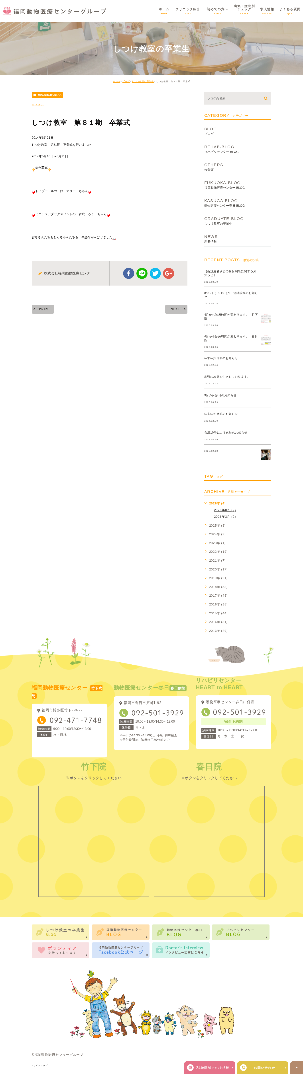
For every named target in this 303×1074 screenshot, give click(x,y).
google (168, 273)
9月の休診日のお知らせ (220, 395)
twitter (155, 273)
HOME (116, 81)
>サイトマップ (40, 1065)
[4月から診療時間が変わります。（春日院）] (266, 340)
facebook (128, 273)
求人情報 (267, 11)
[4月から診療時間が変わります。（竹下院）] (266, 318)
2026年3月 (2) (225, 516)
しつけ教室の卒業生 (143, 81)
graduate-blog (49, 95)
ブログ (126, 81)
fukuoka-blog (224, 185)
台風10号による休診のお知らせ (226, 432)
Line (142, 273)
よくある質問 (290, 11)
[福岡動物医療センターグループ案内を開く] (262, 1067)
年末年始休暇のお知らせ (221, 358)
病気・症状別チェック (244, 9)
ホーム (164, 11)
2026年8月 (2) (225, 510)
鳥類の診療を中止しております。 (227, 376)
